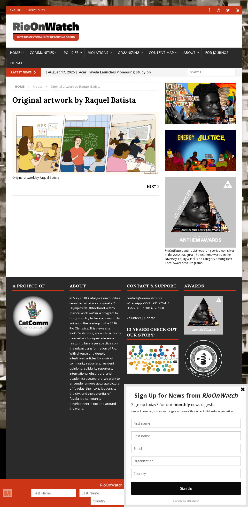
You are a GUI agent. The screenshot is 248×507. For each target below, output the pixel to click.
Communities (42, 52)
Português (36, 10)
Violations (98, 52)
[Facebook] (209, 10)
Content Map (161, 52)
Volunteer (134, 318)
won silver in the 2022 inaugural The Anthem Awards (199, 253)
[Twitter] (228, 10)
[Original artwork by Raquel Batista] (85, 171)
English (15, 10)
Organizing (128, 52)
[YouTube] (237, 10)
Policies (71, 52)
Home (15, 52)
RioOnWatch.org (81, 333)
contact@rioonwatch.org (144, 298)
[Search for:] (211, 72)
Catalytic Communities (104, 298)
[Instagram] (218, 10)
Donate (17, 63)
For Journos (216, 52)
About (189, 52)
